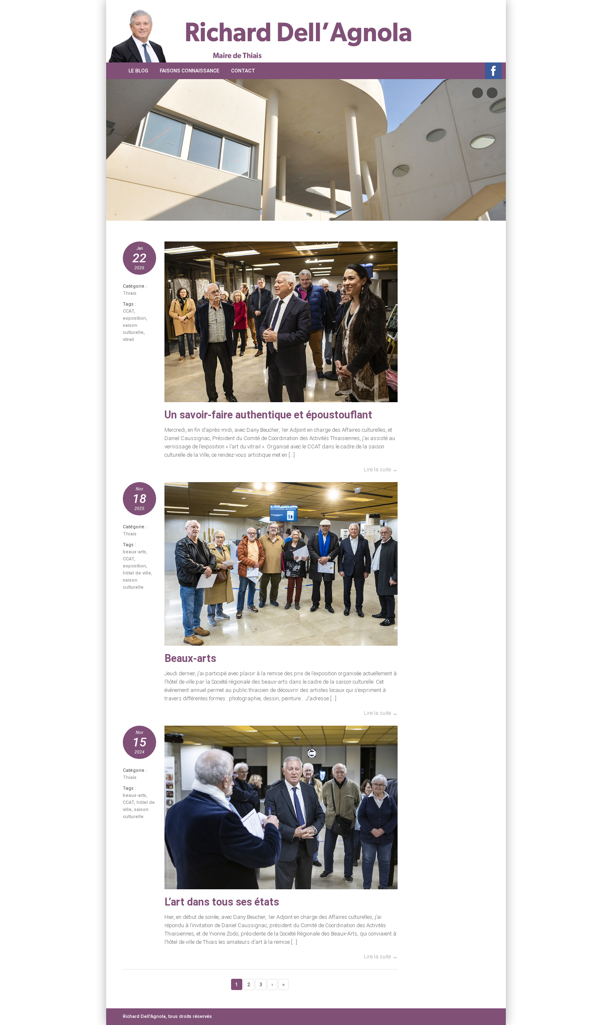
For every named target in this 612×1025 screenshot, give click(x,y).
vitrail (128, 339)
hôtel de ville (137, 573)
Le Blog (138, 71)
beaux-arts (134, 552)
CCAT (128, 311)
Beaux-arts (190, 658)
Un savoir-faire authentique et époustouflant (268, 415)
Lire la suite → (381, 469)
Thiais (130, 293)
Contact (243, 71)
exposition (134, 318)
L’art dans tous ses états (221, 902)
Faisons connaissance (189, 71)
